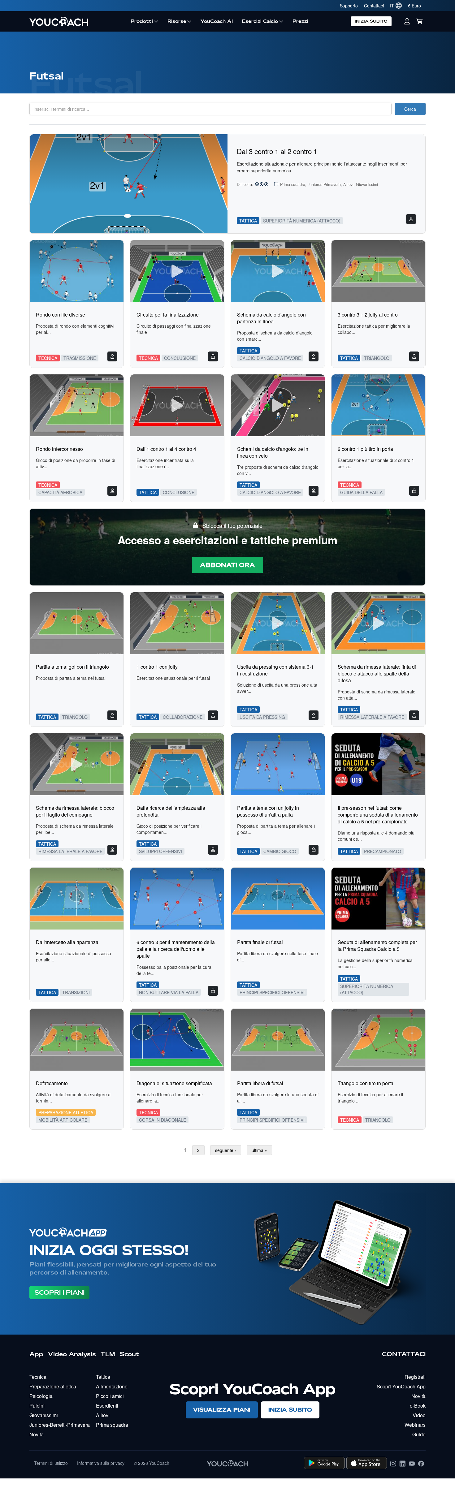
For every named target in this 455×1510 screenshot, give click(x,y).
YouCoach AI (217, 21)
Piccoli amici (110, 1396)
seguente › (225, 1150)
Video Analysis (72, 1354)
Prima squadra (112, 1424)
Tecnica (37, 1376)
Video (419, 1415)
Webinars (415, 1424)
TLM (108, 1354)
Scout (129, 1354)
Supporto (349, 5)
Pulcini (37, 1405)
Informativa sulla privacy (100, 1463)
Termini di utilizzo (51, 1463)
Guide (419, 1434)
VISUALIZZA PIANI (221, 1409)
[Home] (77, 21)
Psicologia (41, 1396)
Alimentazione (112, 1386)
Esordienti (107, 1405)
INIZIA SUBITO (371, 21)
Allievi (103, 1415)
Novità (36, 1434)
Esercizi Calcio (260, 21)
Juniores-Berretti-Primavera (59, 1424)
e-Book (418, 1405)
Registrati (415, 1376)
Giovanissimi (43, 1415)
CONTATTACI (404, 1354)
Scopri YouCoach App (401, 1386)
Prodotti (142, 21)
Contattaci (374, 5)
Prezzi (300, 21)
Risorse (176, 21)
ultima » (259, 1150)
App (36, 1354)
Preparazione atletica (52, 1386)
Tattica (103, 1376)
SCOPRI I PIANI (59, 1292)
